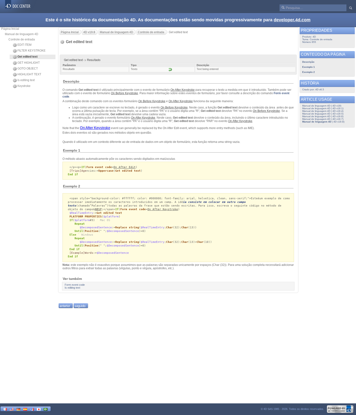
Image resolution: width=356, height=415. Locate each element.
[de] (18, 409)
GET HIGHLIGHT (28, 62)
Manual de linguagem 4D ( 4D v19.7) (322, 119)
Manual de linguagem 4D (21, 34)
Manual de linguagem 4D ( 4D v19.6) (322, 116)
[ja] (38, 409)
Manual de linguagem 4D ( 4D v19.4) (322, 111)
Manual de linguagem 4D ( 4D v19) (321, 105)
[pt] (45, 409)
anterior (65, 305)
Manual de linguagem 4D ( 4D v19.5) (322, 113)
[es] (25, 409)
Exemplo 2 (308, 72)
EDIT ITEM (24, 44)
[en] (11, 409)
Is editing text (26, 80)
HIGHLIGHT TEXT (29, 74)
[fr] (5, 409)
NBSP (98, 209)
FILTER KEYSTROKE (31, 50)
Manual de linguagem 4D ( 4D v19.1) (322, 108)
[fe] (32, 409)
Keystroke (24, 86)
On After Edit (125, 167)
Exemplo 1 (308, 67)
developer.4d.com (292, 19)
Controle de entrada (21, 39)
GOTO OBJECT (27, 68)
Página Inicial (10, 29)
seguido (80, 305)
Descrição (308, 62)
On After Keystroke (162, 209)
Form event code (99, 167)
